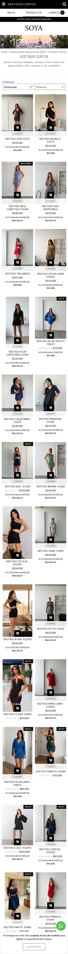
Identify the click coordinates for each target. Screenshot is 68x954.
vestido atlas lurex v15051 (50, 275)
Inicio (4, 52)
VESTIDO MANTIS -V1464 (50, 771)
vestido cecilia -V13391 (17, 563)
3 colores (17, 134)
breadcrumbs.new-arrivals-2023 (28, 52)
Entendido (34, 946)
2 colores (17, 414)
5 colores (17, 346)
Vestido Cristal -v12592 (50, 851)
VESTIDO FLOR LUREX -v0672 (17, 783)
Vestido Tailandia (17, 273)
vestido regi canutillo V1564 (17, 208)
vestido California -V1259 (17, 420)
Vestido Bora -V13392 (17, 639)
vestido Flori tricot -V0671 (50, 343)
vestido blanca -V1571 (50, 140)
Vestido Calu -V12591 (17, 847)
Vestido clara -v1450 (17, 714)
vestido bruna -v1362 (50, 486)
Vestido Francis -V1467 (50, 918)
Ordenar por (8, 82)
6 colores (17, 268)
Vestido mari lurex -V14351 (50, 705)
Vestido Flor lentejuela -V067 (17, 353)
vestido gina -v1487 (50, 550)
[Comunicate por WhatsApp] (60, 925)
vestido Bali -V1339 (17, 486)
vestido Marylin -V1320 (50, 420)
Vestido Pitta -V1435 (50, 628)
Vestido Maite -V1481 (17, 927)
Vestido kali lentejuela (50, 208)
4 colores (17, 201)
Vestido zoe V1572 (17, 138)
